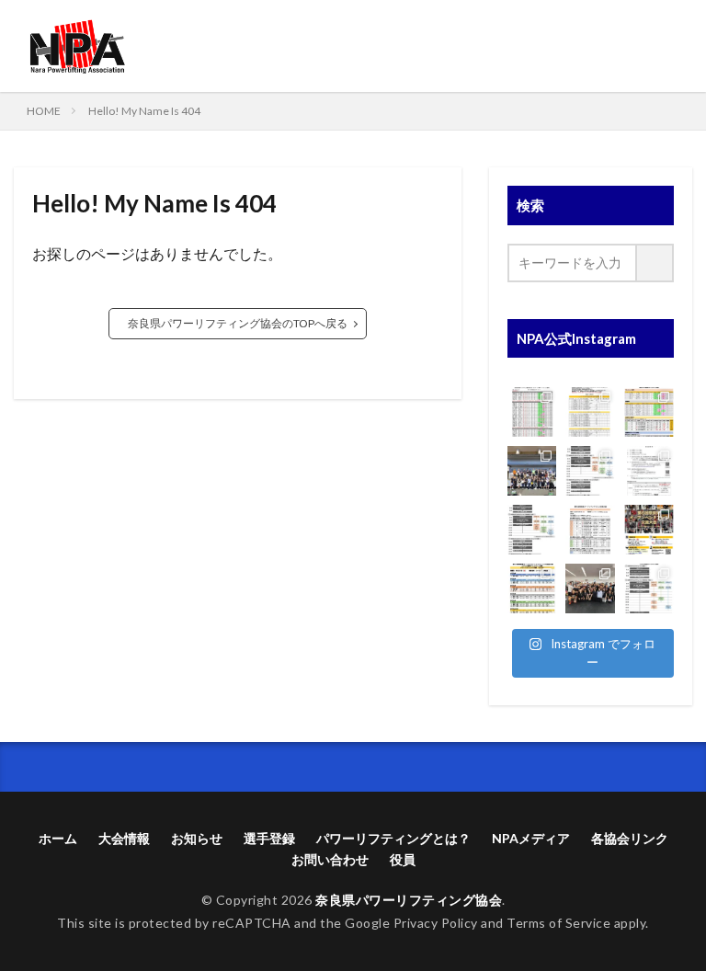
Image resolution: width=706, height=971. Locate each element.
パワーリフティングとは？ (393, 838)
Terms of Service (558, 923)
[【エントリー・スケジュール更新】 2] (590, 471)
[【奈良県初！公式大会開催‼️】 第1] (649, 471)
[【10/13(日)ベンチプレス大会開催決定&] (649, 529)
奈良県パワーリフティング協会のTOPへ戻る (237, 323)
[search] (655, 263)
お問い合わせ (330, 859)
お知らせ (196, 838)
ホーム (58, 838)
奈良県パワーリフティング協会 (408, 900)
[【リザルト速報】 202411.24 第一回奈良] (532, 412)
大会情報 (124, 838)
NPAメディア (531, 838)
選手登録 (269, 838)
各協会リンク (629, 838)
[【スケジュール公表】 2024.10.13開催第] (532, 529)
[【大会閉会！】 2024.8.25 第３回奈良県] (590, 588)
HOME (44, 111)
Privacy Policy (435, 923)
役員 (403, 859)
